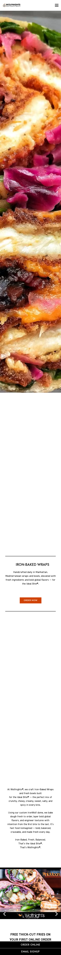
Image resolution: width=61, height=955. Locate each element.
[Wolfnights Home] (16, 5)
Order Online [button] (30, 945)
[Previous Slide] (4, 914)
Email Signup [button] (30, 951)
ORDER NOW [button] (30, 600)
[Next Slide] (56, 914)
